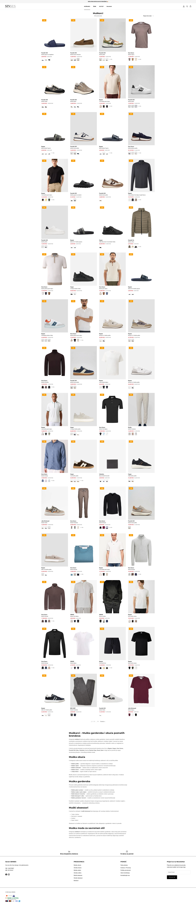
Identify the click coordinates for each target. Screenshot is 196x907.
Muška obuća (77, 865)
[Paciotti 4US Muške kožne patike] (83, 134)
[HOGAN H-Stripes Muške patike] (83, 415)
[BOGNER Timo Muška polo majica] (112, 87)
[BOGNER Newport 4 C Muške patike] (112, 321)
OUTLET (101, 6)
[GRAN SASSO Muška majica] (141, 40)
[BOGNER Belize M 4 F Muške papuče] (83, 228)
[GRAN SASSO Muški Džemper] (112, 508)
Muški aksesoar (78, 875)
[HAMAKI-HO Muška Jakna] (141, 228)
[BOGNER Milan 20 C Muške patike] (54, 696)
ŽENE (94, 6)
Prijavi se (172, 877)
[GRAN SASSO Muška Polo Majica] (112, 415)
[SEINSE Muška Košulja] (112, 602)
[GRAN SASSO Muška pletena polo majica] (54, 274)
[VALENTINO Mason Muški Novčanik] (112, 462)
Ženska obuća (77, 867)
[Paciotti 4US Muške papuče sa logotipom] (54, 40)
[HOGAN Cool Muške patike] (83, 462)
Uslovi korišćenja (125, 873)
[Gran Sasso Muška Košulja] (54, 462)
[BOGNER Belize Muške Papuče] (54, 134)
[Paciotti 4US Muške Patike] (54, 87)
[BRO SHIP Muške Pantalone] (83, 696)
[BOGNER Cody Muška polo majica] (54, 415)
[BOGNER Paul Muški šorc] (112, 649)
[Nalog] (183, 6)
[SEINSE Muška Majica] (83, 649)
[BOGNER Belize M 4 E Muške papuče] (141, 274)
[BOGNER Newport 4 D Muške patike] (141, 368)
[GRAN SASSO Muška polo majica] (112, 274)
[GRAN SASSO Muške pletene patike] (141, 134)
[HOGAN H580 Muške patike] (141, 462)
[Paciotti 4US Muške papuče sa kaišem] (83, 181)
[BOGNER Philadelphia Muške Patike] (54, 321)
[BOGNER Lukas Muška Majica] (112, 368)
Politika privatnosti (126, 870)
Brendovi (109, 6)
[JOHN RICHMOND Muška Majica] (141, 696)
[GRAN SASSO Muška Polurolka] (54, 368)
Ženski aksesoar (78, 878)
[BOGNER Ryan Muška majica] (141, 602)
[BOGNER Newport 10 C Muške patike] (141, 321)
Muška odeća (77, 870)
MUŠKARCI (87, 6)
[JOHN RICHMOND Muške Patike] (54, 508)
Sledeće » (102, 721)
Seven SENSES (12, 892)
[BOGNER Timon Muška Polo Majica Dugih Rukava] (141, 181)
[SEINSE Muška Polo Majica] (83, 602)
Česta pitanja (124, 865)
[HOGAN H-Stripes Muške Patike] (83, 274)
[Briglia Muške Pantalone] (141, 415)
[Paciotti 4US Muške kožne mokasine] (83, 40)
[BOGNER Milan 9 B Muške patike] (54, 555)
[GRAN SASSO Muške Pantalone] (83, 508)
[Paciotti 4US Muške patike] (112, 40)
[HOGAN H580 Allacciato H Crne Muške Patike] (112, 228)
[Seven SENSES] (10, 6)
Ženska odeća (77, 873)
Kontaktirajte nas (125, 875)
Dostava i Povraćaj (126, 867)
